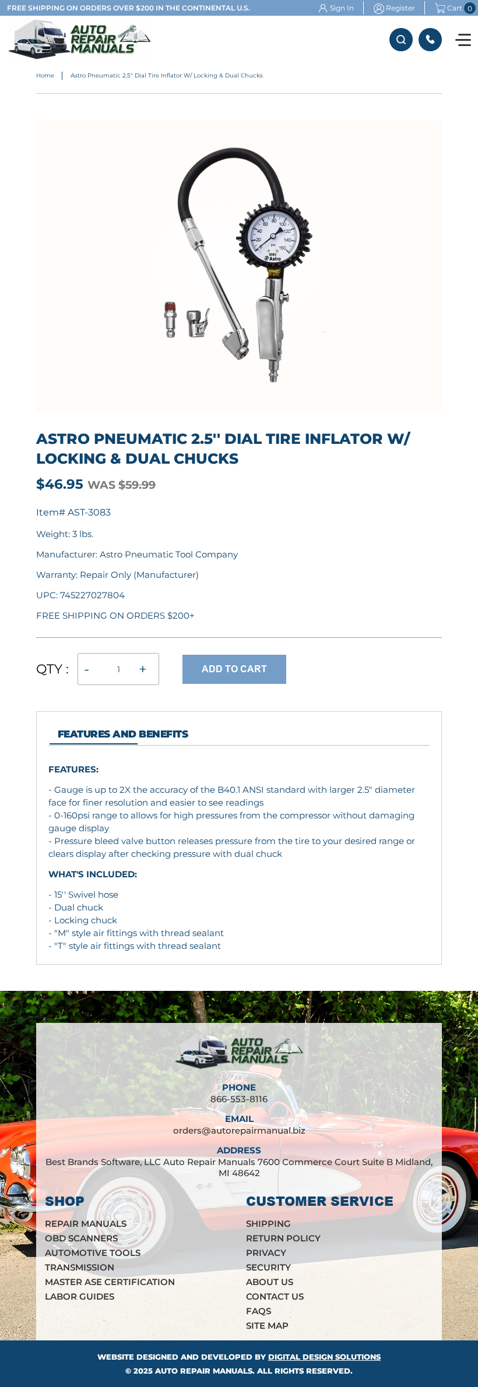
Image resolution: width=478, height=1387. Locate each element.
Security (268, 1267)
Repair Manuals (85, 1223)
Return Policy (283, 1238)
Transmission (79, 1267)
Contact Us (275, 1296)
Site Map (267, 1325)
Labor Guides (79, 1296)
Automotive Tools (92, 1252)
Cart (454, 8)
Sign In (342, 7)
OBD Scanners (81, 1238)
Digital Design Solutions (324, 1356)
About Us (269, 1281)
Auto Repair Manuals (203, 1370)
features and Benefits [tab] (123, 734)
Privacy (266, 1252)
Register (400, 7)
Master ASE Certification (110, 1281)
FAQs (258, 1311)
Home (45, 75)
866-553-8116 (430, 39)
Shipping (268, 1223)
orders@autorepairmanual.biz (239, 1130)
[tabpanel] (239, 857)
